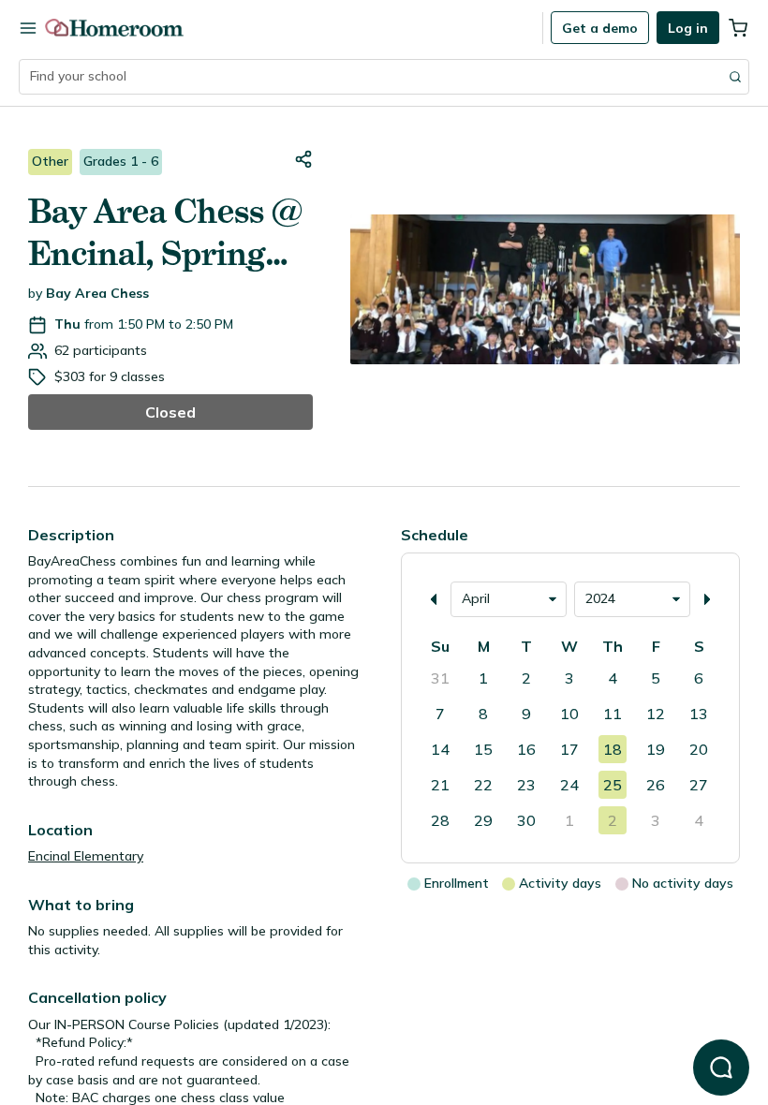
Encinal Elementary (85, 855)
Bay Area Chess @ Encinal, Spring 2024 (165, 233)
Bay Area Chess (97, 293)
